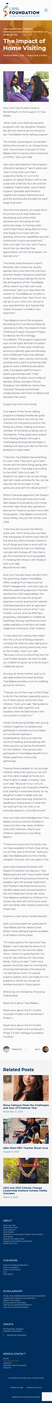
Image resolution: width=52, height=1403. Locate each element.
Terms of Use (16, 1387)
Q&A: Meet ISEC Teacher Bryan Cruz (25, 1148)
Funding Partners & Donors (17, 1241)
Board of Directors (14, 1239)
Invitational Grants (13, 1329)
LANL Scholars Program (16, 1307)
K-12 (5, 1272)
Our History (9, 1230)
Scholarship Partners (14, 1303)
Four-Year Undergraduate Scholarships (24, 1296)
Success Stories (38, 55)
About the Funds (12, 1300)
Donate (7, 1368)
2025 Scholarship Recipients (17, 1305)
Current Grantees (12, 1331)
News (6, 1358)
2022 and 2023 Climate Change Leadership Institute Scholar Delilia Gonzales (25, 1191)
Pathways (8, 1274)
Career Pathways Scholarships (19, 1298)
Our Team (8, 1237)
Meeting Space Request (15, 1365)
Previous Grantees (17, 1335)
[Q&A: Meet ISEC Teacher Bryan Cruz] (26, 1131)
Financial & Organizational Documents (23, 1234)
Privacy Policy (34, 1387)
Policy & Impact (11, 1267)
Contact (7, 1363)
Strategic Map (10, 1227)
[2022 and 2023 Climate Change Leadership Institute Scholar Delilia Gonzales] (26, 1171)
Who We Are (9, 1225)
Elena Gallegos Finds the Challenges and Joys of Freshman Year (26, 1106)
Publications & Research (15, 1265)
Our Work (8, 1232)
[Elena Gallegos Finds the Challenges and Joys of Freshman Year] (26, 1088)
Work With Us (10, 1243)
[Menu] (46, 10)
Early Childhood (12, 1270)
